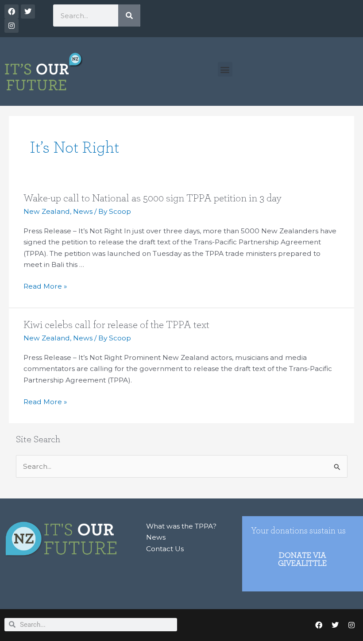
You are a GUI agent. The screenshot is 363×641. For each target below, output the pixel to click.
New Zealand (46, 211)
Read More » (45, 286)
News (83, 211)
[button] (225, 69)
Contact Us (165, 548)
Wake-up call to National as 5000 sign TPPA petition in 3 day (152, 198)
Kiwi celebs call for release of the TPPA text (116, 325)
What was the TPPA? (181, 526)
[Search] (129, 15)
